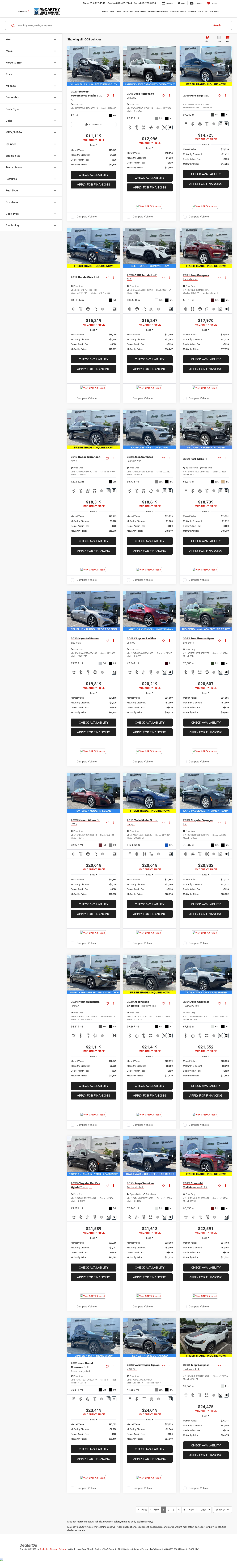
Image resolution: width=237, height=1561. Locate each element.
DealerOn (44, 1549)
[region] (93, 157)
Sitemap (53, 1549)
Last (204, 1509)
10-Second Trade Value (134, 12)
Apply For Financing (93, 184)
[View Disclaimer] (158, 127)
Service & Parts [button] (178, 12)
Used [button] (118, 12)
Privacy (62, 1549)
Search (217, 25)
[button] (116, 66)
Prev (155, 1509)
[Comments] (164, 127)
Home (105, 12)
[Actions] (113, 96)
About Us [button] (203, 12)
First (143, 1509)
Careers (192, 12)
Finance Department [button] (158, 12)
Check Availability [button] (93, 175)
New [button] (112, 12)
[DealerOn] (28, 1545)
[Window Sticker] (170, 127)
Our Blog (214, 12)
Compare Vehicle (87, 216)
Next (192, 1509)
